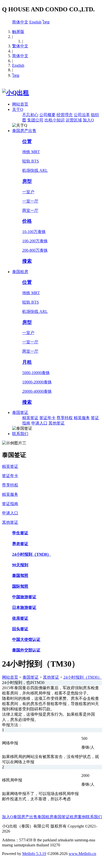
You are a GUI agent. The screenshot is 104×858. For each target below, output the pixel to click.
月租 (27, 362)
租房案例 (78, 817)
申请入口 (39, 423)
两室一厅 (30, 210)
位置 (27, 141)
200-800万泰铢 (35, 250)
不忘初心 (30, 115)
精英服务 (82, 418)
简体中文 (20, 22)
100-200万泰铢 (35, 241)
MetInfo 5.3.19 (34, 853)
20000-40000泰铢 (37, 391)
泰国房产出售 (24, 130)
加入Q (88, 120)
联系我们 (20, 434)
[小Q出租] (15, 92)
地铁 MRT (31, 152)
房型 (27, 181)
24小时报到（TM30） (82, 677)
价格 (27, 221)
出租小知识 (54, 120)
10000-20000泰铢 (37, 382)
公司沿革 (82, 115)
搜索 (27, 261)
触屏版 (18, 31)
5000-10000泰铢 (36, 373)
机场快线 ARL (35, 170)
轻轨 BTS (30, 161)
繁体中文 (20, 46)
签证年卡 (47, 418)
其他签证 (56, 423)
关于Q (17, 109)
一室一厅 (30, 201)
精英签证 (30, 418)
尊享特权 (65, 418)
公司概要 (47, 115)
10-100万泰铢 (34, 231)
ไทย (45, 22)
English (35, 22)
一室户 (28, 192)
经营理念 (65, 115)
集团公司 (35, 120)
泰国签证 (20, 412)
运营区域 (74, 120)
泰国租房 (20, 272)
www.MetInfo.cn (82, 853)
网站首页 (20, 104)
